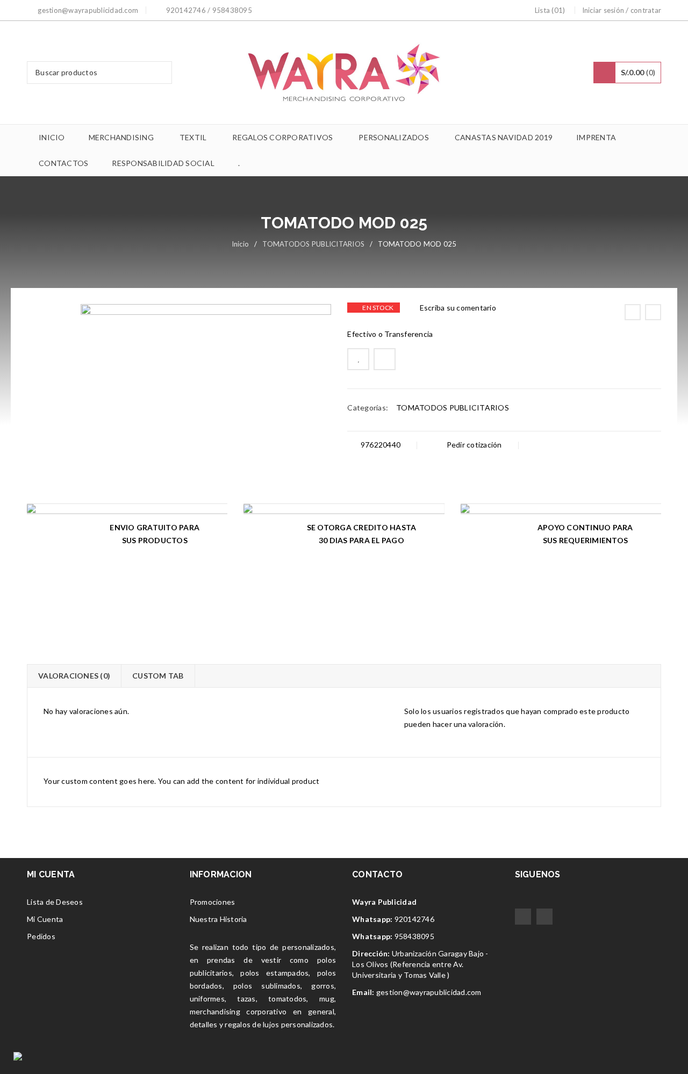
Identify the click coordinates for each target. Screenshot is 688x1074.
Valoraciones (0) (74, 675)
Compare (385, 359)
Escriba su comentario (458, 307)
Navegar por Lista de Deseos (358, 359)
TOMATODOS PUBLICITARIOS (313, 244)
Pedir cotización (473, 444)
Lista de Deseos (55, 901)
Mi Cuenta (45, 919)
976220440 (379, 444)
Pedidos (41, 936)
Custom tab (158, 675)
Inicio (240, 244)
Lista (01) (550, 10)
